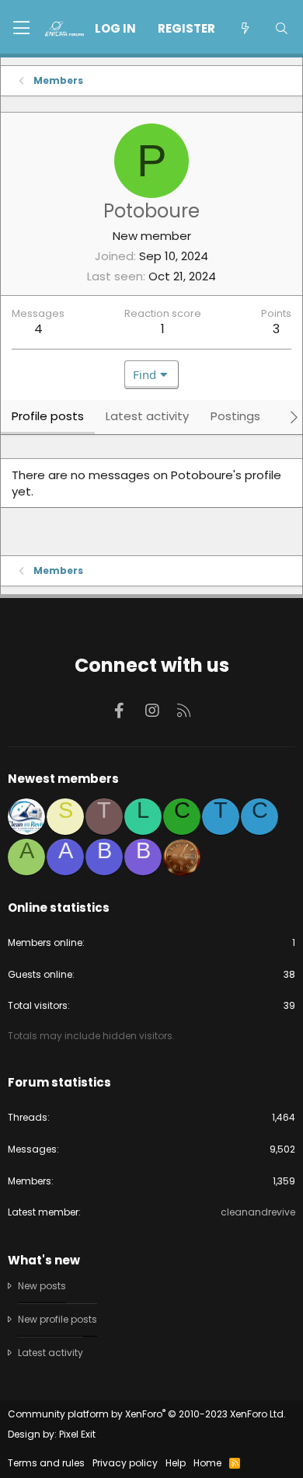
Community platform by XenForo (147, 1414)
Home (207, 1462)
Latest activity (50, 1352)
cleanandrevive (258, 1212)
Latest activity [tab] (147, 416)
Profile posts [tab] (48, 416)
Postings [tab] (235, 416)
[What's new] (244, 28)
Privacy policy (125, 1462)
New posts (42, 1286)
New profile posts (57, 1319)
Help (175, 1462)
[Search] (281, 28)
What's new (44, 1260)
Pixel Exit (77, 1434)
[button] (21, 28)
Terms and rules (46, 1462)
